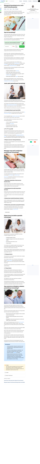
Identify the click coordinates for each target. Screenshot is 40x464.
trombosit (5, 64)
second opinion (21, 322)
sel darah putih (16, 63)
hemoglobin (12, 123)
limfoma (15, 352)
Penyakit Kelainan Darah (6, 3)
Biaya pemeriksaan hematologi (12, 104)
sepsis (17, 76)
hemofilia (17, 70)
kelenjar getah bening (12, 65)
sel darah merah (15, 209)
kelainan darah (9, 260)
